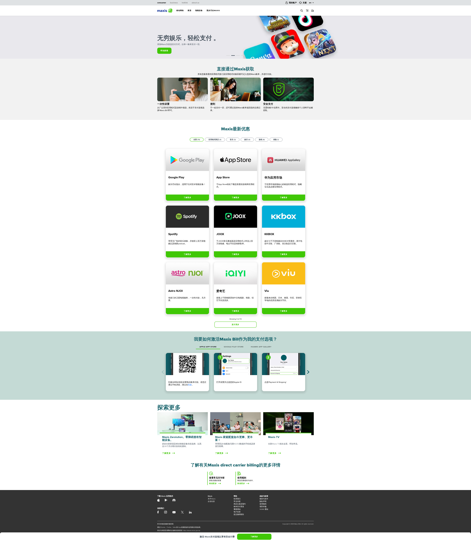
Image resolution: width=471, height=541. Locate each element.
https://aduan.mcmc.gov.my (191, 530)
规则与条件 (264, 499)
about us (195, 2)
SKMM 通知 (264, 509)
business (174, 2)
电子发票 (237, 512)
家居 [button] (189, 10)
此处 (190, 385)
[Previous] (163, 372)
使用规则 (263, 504)
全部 (196, 140)
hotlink (185, 2)
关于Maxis (211, 499)
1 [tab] (228, 56)
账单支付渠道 (239, 507)
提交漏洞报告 (239, 514)
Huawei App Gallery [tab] (261, 347)
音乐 (233, 140)
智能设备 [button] (199, 10)
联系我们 (237, 499)
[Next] (308, 372)
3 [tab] (238, 56)
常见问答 (237, 501)
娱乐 (247, 140)
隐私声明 (263, 501)
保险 (276, 140)
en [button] (310, 2)
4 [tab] (243, 56)
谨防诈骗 (263, 507)
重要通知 (237, 509)
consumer (161, 2)
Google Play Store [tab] (233, 347)
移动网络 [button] (180, 10)
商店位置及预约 (240, 504)
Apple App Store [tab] (208, 347)
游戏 (262, 140)
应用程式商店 (215, 140)
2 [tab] (233, 56)
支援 (305, 2)
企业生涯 (211, 501)
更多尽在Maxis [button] (213, 10)
